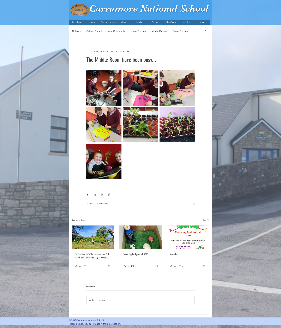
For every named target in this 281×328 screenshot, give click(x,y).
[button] (124, 22)
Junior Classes (138, 31)
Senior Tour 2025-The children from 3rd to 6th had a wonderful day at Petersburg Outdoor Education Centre (92, 256)
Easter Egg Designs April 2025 (135, 254)
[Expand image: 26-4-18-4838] (103, 88)
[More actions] (193, 51)
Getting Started (94, 31)
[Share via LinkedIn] (102, 194)
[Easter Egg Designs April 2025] (140, 237)
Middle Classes (159, 31)
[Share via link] (109, 194)
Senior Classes (180, 31)
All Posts (76, 31)
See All (206, 220)
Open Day (174, 254)
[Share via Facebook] (87, 194)
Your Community (116, 31)
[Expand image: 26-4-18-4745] (103, 161)
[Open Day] (188, 237)
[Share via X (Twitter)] (95, 194)
